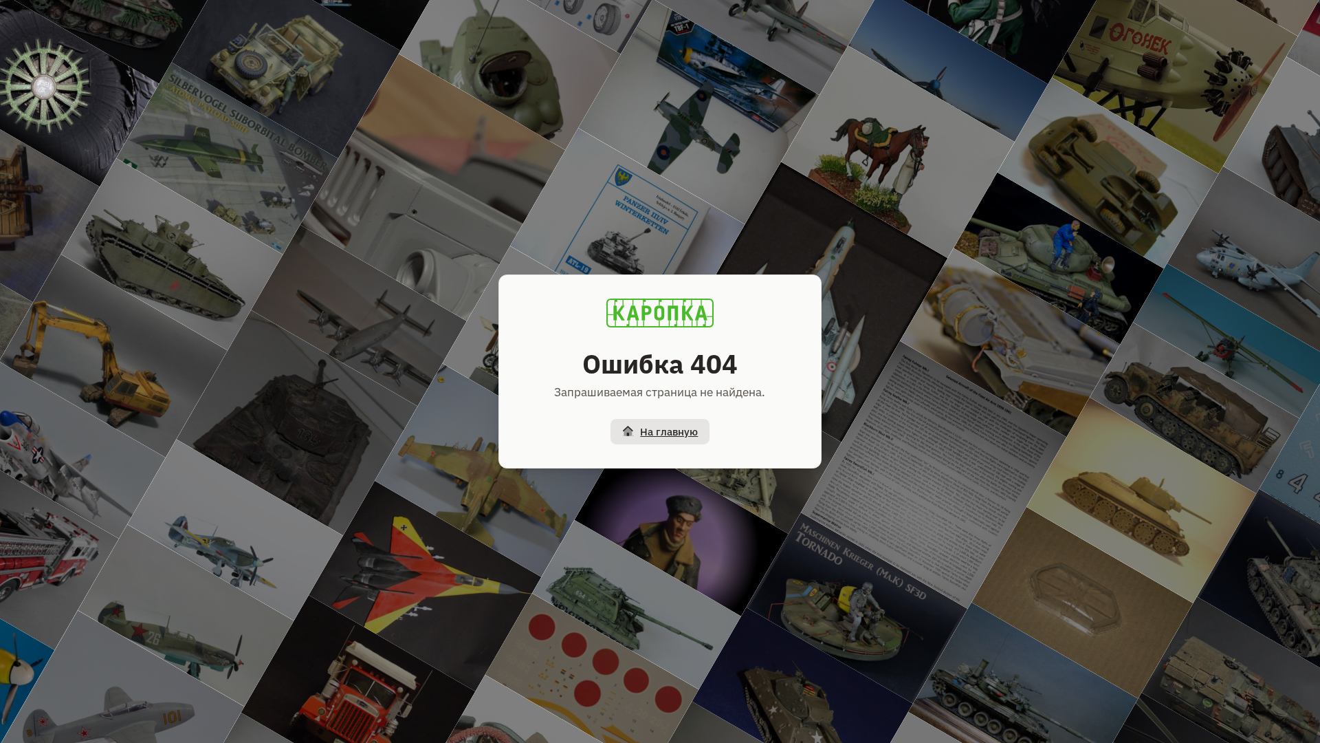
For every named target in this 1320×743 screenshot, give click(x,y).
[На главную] (660, 313)
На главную (669, 431)
